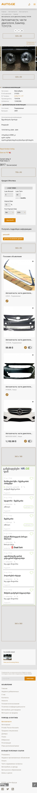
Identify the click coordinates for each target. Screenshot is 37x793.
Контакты (5, 698)
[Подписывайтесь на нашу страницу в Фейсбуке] (2, 789)
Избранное (5, 740)
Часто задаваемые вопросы (11, 764)
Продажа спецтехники (9, 731)
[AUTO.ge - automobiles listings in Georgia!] (8, 4)
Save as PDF (4, 153)
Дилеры (4, 734)
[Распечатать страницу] (22, 30)
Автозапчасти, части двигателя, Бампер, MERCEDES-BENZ (19, 433)
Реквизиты (5, 755)
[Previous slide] (1, 58)
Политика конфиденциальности (13, 707)
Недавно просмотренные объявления (15, 758)
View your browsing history (11, 662)
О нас (3, 695)
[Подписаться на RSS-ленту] (13, 789)
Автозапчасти (12, 11)
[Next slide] (35, 58)
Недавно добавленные (10, 691)
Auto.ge (14, 782)
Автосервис (5, 725)
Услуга (3, 761)
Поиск (3, 737)
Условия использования (10, 704)
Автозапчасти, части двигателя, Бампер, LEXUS (19, 293)
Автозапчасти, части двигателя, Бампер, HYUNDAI (19, 387)
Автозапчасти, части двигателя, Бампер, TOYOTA (19, 340)
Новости (4, 701)
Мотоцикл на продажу (9, 713)
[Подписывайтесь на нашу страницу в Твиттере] (8, 789)
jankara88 (6, 235)
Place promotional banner (10, 746)
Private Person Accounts (10, 728)
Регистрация (6, 743)
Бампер (16, 14)
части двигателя (6, 14)
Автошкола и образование (11, 770)
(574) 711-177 (18, 96)
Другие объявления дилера (13, 239)
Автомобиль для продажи (11, 710)
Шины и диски (6, 773)
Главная (3, 11)
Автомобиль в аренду (9, 767)
